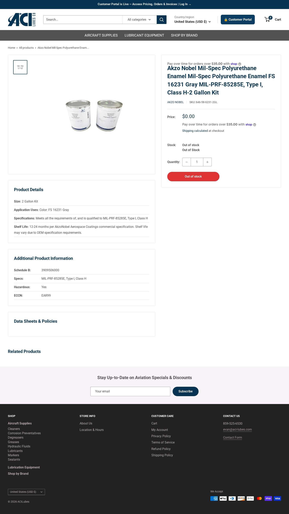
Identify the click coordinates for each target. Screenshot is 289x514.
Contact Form (232, 437)
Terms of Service (163, 442)
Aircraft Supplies (101, 35)
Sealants (14, 459)
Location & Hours (92, 430)
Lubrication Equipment (24, 467)
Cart (154, 423)
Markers (13, 455)
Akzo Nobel (175, 102)
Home (11, 47)
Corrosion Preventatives (24, 433)
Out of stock (193, 176)
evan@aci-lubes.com (237, 429)
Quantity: (173, 162)
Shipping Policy (162, 455)
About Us (86, 423)
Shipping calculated (195, 131)
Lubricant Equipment (144, 35)
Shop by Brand (184, 35)
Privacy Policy (161, 436)
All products (26, 47)
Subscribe (186, 391)
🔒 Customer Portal (238, 19)
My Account (159, 430)
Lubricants (15, 451)
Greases (13, 442)
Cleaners (14, 429)
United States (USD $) (23, 491)
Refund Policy (161, 449)
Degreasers (15, 437)
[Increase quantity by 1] (207, 162)
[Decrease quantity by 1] (186, 162)
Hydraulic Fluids (19, 446)
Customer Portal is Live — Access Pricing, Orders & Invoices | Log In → (144, 4)
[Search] (162, 19)
